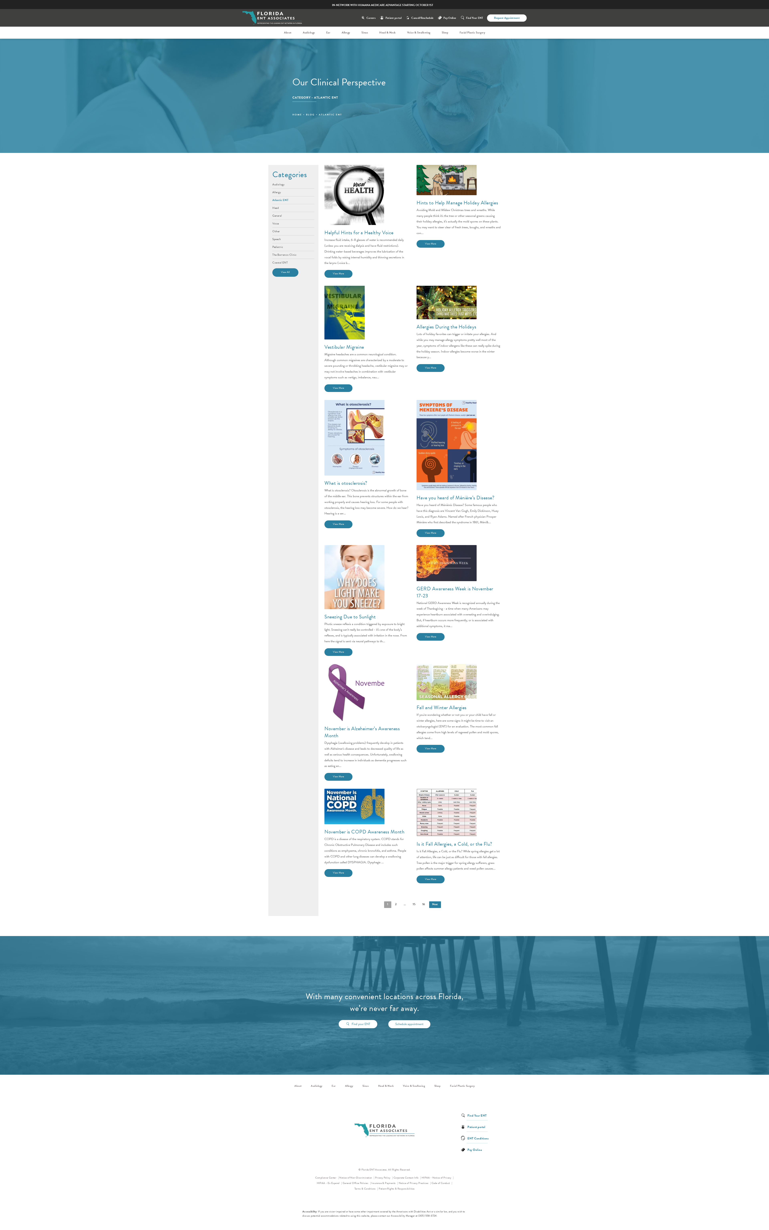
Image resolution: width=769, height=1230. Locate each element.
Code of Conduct (442, 1183)
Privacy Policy (384, 1177)
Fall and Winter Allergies (442, 707)
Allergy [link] (346, 32)
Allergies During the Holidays (446, 326)
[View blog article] (354, 195)
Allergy (276, 192)
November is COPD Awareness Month (364, 831)
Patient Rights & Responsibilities (397, 1189)
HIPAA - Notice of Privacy (438, 1177)
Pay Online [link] (449, 18)
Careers (370, 18)
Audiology (278, 184)
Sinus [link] (364, 32)
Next (435, 904)
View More (338, 274)
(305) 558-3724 (427, 1216)
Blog (310, 114)
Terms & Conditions (365, 1189)
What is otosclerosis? (345, 483)
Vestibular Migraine (344, 347)
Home (297, 114)
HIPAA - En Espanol (328, 1183)
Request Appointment (507, 18)
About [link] (288, 32)
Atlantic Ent (330, 114)
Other (276, 231)
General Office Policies (356, 1183)
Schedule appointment (409, 1024)
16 (423, 904)
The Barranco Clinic (284, 254)
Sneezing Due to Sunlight (350, 616)
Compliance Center (326, 1178)
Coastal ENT (280, 262)
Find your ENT (361, 1024)
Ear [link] (328, 32)
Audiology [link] (309, 32)
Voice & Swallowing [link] (418, 32)
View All (285, 272)
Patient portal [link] (476, 1127)
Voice (275, 223)
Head (275, 207)
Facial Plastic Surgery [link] (472, 32)
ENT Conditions (477, 1138)
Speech (276, 239)
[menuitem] (288, 33)
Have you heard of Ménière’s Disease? (455, 497)
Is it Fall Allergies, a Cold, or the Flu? (454, 844)
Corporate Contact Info (406, 1178)
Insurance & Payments (383, 1183)
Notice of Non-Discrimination (356, 1177)
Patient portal (394, 18)
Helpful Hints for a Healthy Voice (359, 232)
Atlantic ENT (280, 200)
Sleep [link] (445, 32)
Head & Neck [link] (387, 32)
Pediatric (277, 246)
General (277, 215)
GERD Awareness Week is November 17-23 (455, 592)
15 (414, 904)
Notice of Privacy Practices (415, 1183)
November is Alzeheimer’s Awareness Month (362, 732)
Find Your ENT (474, 18)
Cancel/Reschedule (422, 18)
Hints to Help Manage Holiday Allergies (457, 202)
